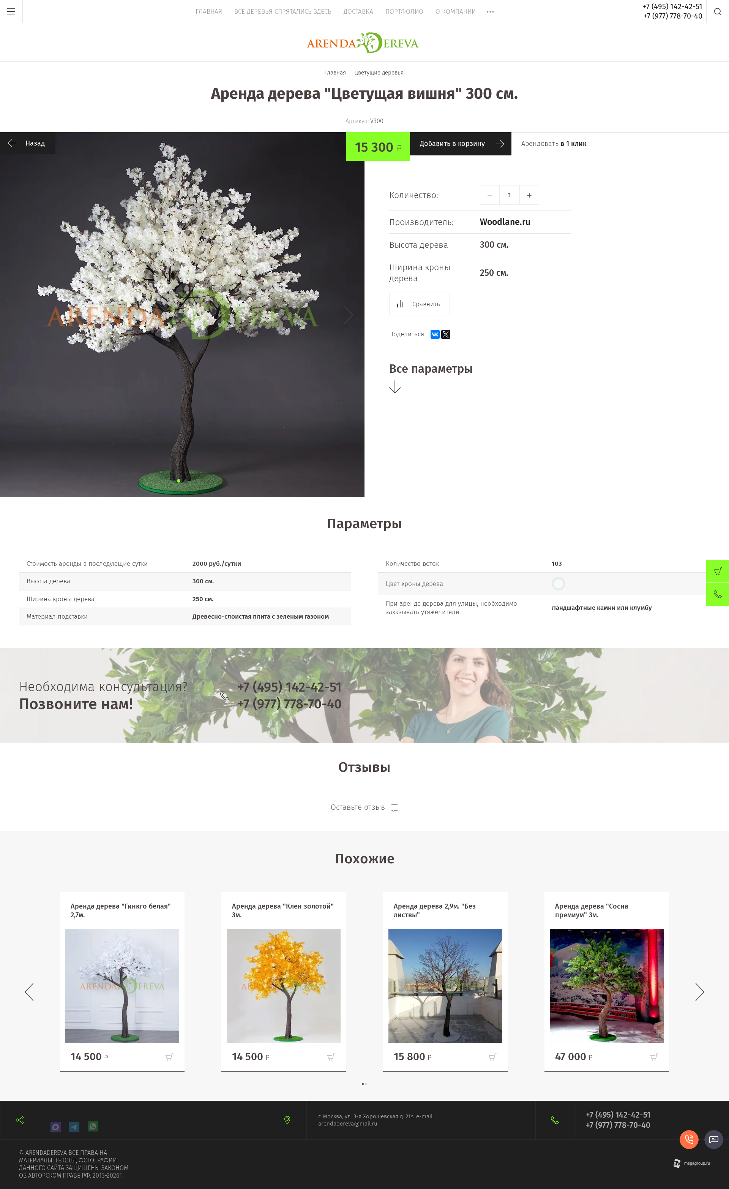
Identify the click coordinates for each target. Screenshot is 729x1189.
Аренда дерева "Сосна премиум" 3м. (591, 910)
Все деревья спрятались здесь (282, 12)
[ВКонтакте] (435, 334)
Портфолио (404, 12)
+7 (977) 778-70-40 (673, 16)
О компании (456, 12)
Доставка (358, 12)
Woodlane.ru (505, 222)
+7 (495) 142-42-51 (672, 6)
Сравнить (426, 304)
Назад (35, 143)
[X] (445, 334)
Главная (209, 12)
